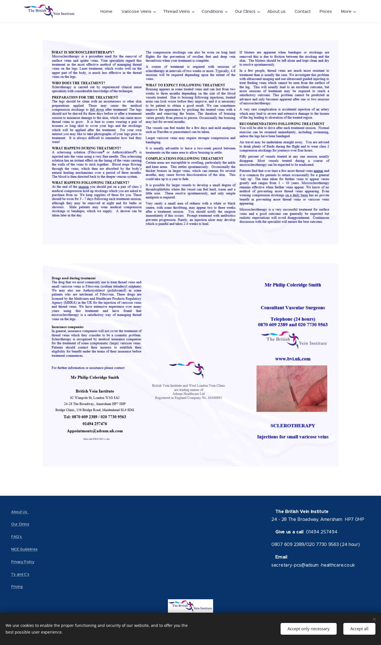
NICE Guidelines (24, 549)
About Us (20, 512)
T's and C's (20, 574)
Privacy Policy (22, 562)
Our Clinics (20, 524)
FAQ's (17, 537)
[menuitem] (108, 11)
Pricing (17, 586)
